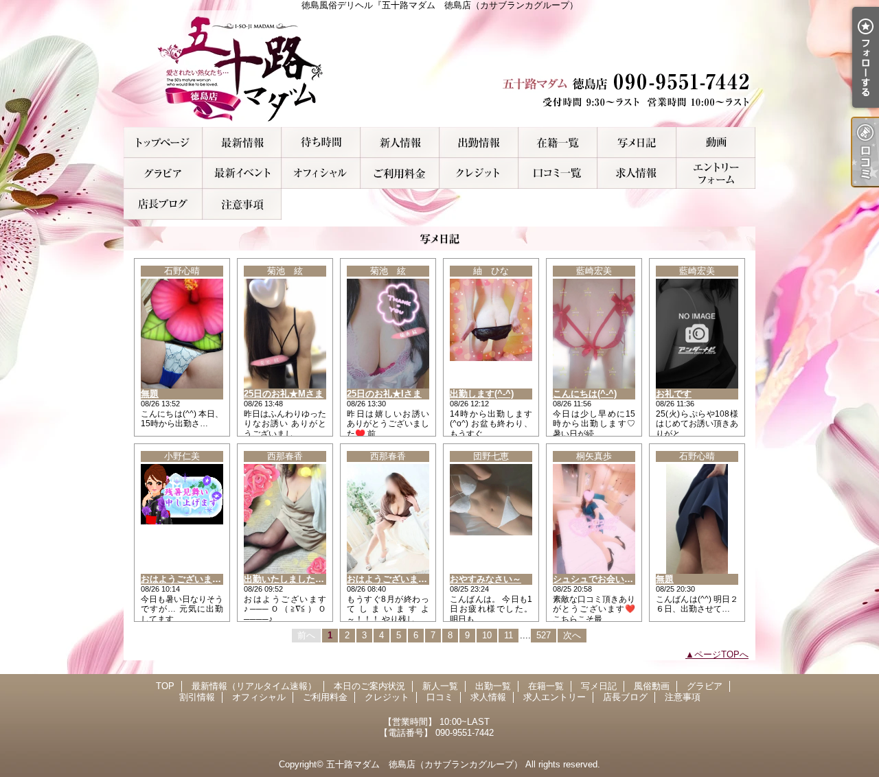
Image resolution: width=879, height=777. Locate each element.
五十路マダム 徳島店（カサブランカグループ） (424, 764)
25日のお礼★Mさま (283, 393)
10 (487, 635)
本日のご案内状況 (321, 142)
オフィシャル (321, 173)
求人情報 (636, 173)
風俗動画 (715, 142)
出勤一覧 (479, 142)
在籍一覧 (557, 142)
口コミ (557, 173)
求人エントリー (715, 173)
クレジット (479, 173)
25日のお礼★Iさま (384, 393)
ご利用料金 (400, 173)
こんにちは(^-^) (585, 393)
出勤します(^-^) (482, 393)
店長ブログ (163, 204)
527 (543, 635)
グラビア (163, 173)
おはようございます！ (391, 579)
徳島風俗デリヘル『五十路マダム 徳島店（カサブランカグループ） (439, 68)
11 (508, 635)
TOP (163, 142)
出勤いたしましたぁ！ (288, 579)
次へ (572, 635)
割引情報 (242, 173)
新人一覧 (400, 142)
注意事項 (242, 204)
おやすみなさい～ (485, 579)
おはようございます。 (185, 579)
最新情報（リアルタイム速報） (242, 142)
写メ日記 (636, 142)
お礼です (674, 393)
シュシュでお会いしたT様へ (609, 579)
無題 (150, 393)
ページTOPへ (721, 654)
